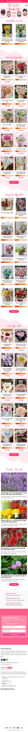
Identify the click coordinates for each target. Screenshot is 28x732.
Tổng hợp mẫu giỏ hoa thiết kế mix (21, 237)
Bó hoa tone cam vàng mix (7, 101)
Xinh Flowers (9, 683)
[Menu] (2, 5)
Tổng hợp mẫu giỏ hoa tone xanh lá (21, 259)
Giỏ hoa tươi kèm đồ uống (7, 212)
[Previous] (1, 34)
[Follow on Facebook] (2, 660)
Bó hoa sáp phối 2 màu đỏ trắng (7, 419)
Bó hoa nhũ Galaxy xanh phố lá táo (7, 445)
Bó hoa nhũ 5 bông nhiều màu (7, 345)
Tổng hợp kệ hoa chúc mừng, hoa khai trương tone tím (20, 214)
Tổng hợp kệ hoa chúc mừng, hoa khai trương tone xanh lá (20, 40)
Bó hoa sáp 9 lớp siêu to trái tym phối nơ (21, 345)
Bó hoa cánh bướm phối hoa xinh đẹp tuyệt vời (7, 370)
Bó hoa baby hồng (7, 149)
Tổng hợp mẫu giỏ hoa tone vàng (7, 303)
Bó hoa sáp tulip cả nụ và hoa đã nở (7, 395)
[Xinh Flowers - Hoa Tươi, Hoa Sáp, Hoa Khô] (14, 5)
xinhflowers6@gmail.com (6, 664)
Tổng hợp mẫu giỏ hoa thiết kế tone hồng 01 (7, 259)
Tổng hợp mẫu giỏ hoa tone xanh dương (7, 281)
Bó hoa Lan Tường (7, 124)
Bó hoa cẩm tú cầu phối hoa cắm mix (20, 125)
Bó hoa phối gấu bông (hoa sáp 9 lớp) (21, 395)
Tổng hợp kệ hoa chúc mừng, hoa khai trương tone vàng (7, 40)
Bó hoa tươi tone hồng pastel (7, 76)
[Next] (26, 34)
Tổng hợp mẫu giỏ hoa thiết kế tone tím (7, 237)
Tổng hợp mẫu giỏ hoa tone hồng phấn (21, 281)
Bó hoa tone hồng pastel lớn (21, 101)
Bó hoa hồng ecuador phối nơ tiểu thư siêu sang (21, 420)
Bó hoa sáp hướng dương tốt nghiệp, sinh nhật (20, 370)
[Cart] (26, 5)
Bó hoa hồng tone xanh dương (7, 172)
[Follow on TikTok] (4, 660)
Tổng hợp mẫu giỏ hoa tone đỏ (21, 303)
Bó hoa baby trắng (20, 149)
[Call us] (7, 660)
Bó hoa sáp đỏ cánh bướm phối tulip (21, 445)
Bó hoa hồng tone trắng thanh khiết (20, 172)
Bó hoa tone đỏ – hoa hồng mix (21, 76)
